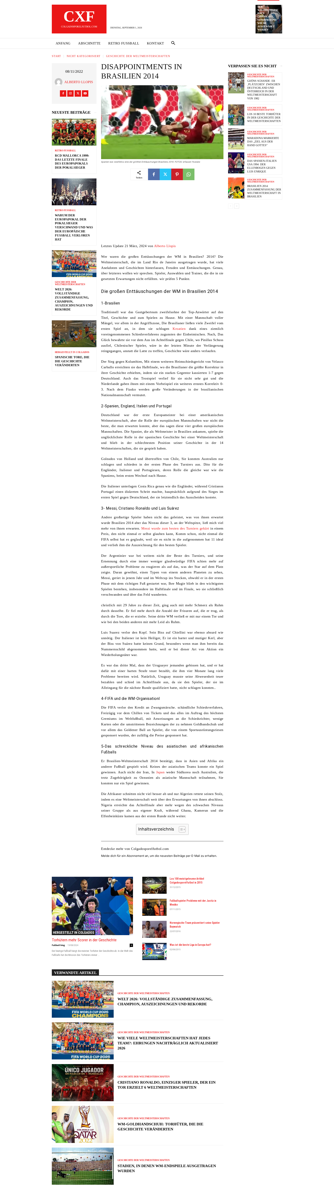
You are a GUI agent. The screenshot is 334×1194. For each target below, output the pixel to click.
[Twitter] (78, 93)
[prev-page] (230, 206)
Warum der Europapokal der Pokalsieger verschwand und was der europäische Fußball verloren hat (74, 227)
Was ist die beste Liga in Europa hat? (190, 944)
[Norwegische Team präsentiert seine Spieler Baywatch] (154, 929)
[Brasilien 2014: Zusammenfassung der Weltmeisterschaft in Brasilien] (236, 188)
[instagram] (70, 93)
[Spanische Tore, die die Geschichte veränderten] (74, 333)
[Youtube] (85, 93)
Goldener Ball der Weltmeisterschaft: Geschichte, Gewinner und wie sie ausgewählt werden (268, 16)
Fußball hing (58, 945)
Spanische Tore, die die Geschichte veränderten (72, 361)
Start (56, 56)
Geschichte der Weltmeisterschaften (138, 56)
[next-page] (236, 206)
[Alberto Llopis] (59, 82)
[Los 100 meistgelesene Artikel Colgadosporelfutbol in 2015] (154, 885)
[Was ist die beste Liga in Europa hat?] (154, 951)
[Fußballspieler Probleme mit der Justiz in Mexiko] (154, 907)
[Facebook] (63, 93)
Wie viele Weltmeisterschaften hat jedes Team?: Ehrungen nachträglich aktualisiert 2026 (168, 1043)
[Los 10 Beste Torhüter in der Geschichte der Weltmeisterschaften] (236, 114)
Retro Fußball (65, 150)
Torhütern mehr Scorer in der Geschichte (84, 940)
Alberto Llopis (78, 82)
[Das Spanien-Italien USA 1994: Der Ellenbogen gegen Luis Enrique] (236, 162)
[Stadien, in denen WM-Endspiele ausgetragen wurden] (83, 1166)
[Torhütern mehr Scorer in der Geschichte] (92, 906)
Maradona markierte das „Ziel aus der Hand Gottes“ (263, 142)
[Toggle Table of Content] (180, 829)
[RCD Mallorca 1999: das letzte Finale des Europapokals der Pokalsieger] (74, 132)
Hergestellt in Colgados (72, 352)
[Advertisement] (162, 215)
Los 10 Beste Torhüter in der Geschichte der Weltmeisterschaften (264, 118)
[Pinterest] (177, 174)
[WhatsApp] (188, 174)
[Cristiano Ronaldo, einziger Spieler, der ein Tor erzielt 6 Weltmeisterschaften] (83, 1082)
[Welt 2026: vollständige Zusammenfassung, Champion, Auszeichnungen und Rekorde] (74, 263)
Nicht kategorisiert (84, 56)
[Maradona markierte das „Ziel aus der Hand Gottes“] (236, 138)
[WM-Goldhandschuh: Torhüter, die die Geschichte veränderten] (83, 1124)
